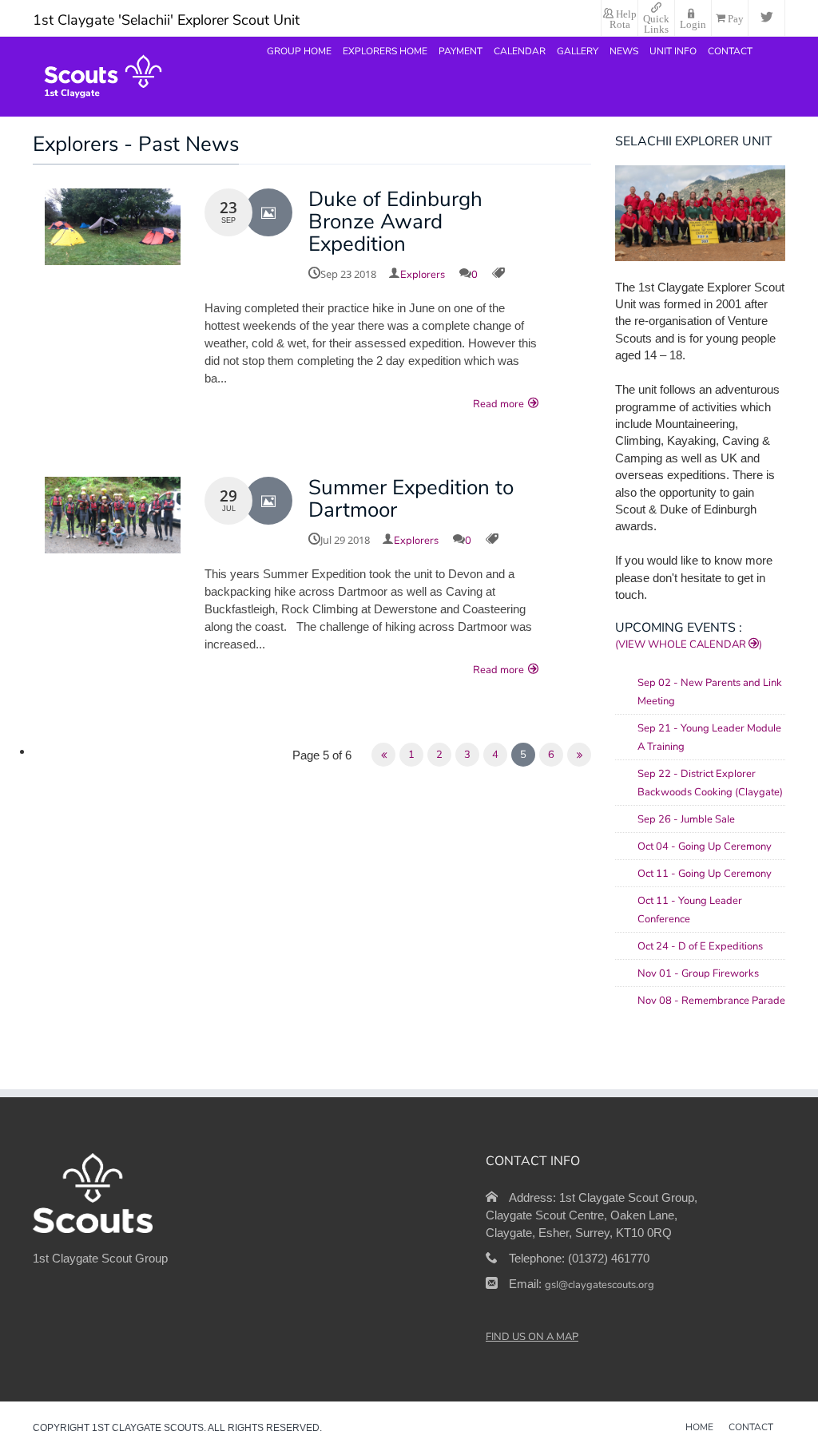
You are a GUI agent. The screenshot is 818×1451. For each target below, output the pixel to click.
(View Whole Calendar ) (688, 644)
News (624, 51)
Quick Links (656, 23)
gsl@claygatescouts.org (599, 1285)
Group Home (299, 51)
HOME (699, 1427)
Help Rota (623, 18)
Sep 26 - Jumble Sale (686, 819)
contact (751, 1427)
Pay (734, 17)
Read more (498, 404)
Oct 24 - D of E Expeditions (700, 946)
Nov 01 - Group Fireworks (698, 973)
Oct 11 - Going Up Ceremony (704, 873)
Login (693, 23)
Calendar (520, 51)
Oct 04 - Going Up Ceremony (704, 846)
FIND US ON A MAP (532, 1337)
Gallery (577, 51)
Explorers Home (385, 51)
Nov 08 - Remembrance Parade (711, 1000)
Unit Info (673, 51)
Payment (460, 51)
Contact (730, 51)
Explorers (422, 275)
